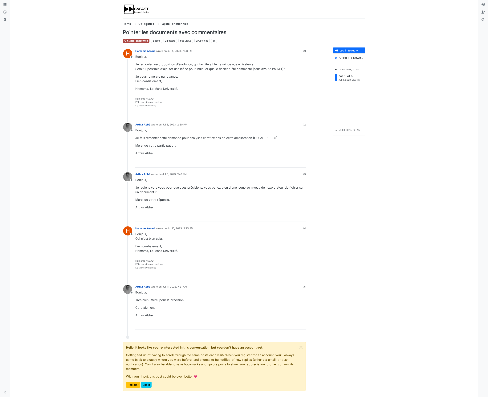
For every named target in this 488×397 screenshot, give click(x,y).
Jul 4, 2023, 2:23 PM (180, 50)
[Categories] (5, 5)
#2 (304, 124)
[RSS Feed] (214, 41)
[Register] (483, 12)
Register (133, 384)
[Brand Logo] (136, 9)
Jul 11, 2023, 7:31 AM (174, 286)
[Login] (483, 5)
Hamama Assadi (145, 50)
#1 (304, 50)
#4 (304, 228)
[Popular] (5, 20)
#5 (304, 286)
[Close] (301, 347)
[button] (5, 392)
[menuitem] (483, 5)
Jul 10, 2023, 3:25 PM (180, 228)
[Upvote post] (289, 113)
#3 (304, 174)
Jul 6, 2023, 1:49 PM (174, 174)
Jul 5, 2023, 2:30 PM (174, 124)
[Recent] (5, 12)
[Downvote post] (302, 113)
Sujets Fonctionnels (137, 40)
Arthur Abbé (142, 124)
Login (146, 384)
